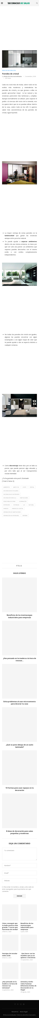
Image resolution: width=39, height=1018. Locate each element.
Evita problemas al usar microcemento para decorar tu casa (19, 702)
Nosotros (15, 1012)
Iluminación (22, 501)
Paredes (5, 508)
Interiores (6, 505)
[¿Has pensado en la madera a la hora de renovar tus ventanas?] (19, 638)
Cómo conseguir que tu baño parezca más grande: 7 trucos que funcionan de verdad (10, 926)
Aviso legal (23, 1012)
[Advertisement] (19, 26)
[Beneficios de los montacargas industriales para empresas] (19, 594)
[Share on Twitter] (19, 566)
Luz (24, 505)
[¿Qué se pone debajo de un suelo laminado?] (19, 724)
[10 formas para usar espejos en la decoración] (19, 767)
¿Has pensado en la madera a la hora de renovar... (19, 659)
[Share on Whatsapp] (21, 566)
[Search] (37, 3)
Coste (24, 487)
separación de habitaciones (12, 512)
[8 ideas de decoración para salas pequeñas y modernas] (19, 810)
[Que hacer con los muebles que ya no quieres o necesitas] (29, 943)
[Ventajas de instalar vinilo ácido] (10, 943)
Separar (24, 515)
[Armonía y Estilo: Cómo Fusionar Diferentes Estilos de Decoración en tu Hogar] (29, 971)
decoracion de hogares (10, 491)
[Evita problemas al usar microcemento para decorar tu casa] (19, 681)
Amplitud (16, 487)
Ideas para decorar (9, 501)
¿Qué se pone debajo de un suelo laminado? (19, 746)
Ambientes (6, 487)
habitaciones (24, 498)
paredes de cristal (17, 508)
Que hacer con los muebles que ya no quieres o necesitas (28, 955)
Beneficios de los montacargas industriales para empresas (19, 616)
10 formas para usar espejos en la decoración (20, 789)
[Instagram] (21, 1004)
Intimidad (16, 505)
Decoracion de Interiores (11, 494)
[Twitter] (18, 1004)
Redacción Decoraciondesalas (13, 76)
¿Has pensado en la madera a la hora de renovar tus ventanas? (9, 985)
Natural (31, 505)
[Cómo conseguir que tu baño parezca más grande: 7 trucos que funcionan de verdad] (10, 912)
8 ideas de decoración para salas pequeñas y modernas (19, 832)
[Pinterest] (23, 1004)
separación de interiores (11, 515)
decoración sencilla (9, 498)
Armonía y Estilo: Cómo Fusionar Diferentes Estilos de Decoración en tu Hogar (28, 986)
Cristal (32, 487)
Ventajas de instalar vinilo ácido (9, 954)
